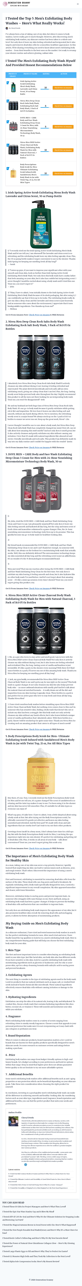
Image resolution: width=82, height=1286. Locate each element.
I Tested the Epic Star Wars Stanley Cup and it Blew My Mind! (28, 1212)
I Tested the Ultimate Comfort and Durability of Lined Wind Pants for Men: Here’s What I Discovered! (39, 1180)
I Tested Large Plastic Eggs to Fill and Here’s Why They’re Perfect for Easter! (35, 1251)
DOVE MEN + (16, 454)
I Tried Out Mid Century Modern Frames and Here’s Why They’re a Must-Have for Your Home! (39, 1175)
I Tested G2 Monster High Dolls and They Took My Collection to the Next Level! (36, 1256)
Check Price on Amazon (63, 88)
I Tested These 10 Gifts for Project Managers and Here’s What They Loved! (34, 1207)
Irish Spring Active (19, 192)
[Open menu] (78, 4)
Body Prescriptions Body (23, 736)
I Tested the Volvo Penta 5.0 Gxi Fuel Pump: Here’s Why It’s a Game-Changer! (36, 1185)
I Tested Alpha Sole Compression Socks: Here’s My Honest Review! (30, 1261)
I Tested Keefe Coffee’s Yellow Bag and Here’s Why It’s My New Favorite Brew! (35, 1238)
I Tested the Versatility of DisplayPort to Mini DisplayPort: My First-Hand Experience (39, 1188)
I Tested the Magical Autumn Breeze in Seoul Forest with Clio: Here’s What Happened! (39, 1225)
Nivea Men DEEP (18, 595)
